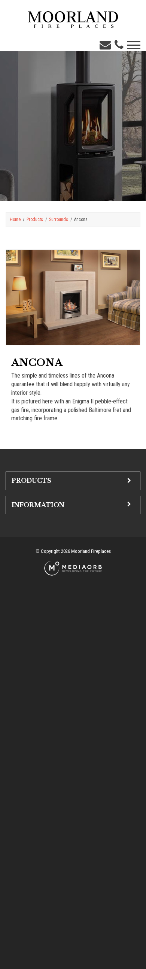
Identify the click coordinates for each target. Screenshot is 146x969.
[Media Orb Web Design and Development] (73, 567)
